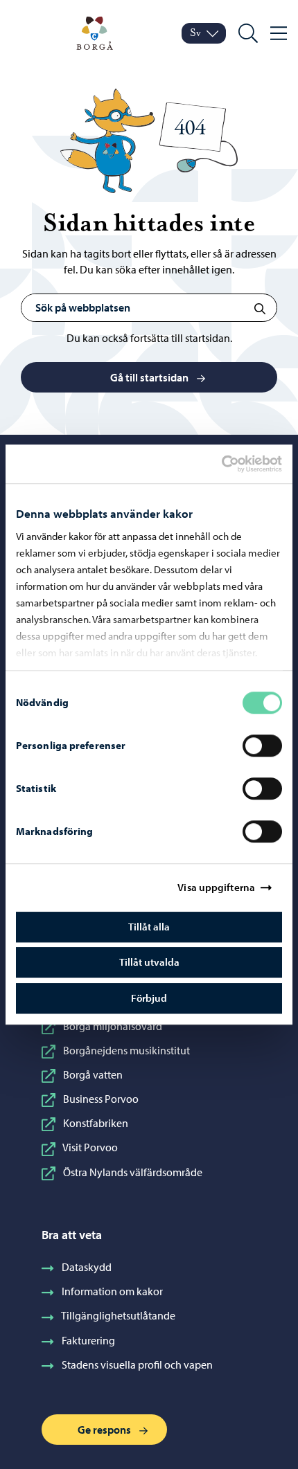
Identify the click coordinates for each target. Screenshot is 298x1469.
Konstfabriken (95, 1123)
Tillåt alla (149, 926)
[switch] (262, 745)
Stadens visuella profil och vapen (137, 1364)
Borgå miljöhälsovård (112, 1026)
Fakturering (88, 1340)
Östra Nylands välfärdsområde (132, 1172)
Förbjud (149, 997)
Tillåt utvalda (149, 961)
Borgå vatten (93, 1074)
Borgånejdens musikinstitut (126, 1050)
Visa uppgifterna (216, 887)
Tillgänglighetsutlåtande (118, 1315)
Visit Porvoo (90, 1147)
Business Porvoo (101, 1099)
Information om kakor (112, 1291)
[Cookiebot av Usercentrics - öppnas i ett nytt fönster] (233, 464)
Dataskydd (87, 1267)
